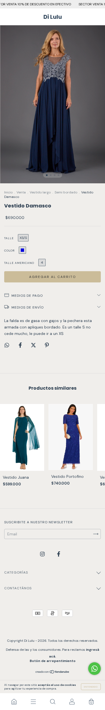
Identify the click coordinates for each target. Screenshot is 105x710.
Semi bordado (66, 192)
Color (9, 250)
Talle (9, 238)
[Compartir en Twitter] (34, 345)
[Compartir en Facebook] (21, 345)
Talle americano (19, 263)
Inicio (8, 192)
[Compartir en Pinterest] (47, 345)
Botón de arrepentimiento (53, 661)
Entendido (91, 686)
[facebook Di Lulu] (58, 554)
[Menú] (33, 701)
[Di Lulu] (14, 701)
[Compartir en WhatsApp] (7, 345)
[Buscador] (52, 701)
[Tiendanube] (52, 672)
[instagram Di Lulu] (43, 554)
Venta (21, 192)
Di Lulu (52, 17)
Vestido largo (40, 192)
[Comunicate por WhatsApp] (94, 668)
